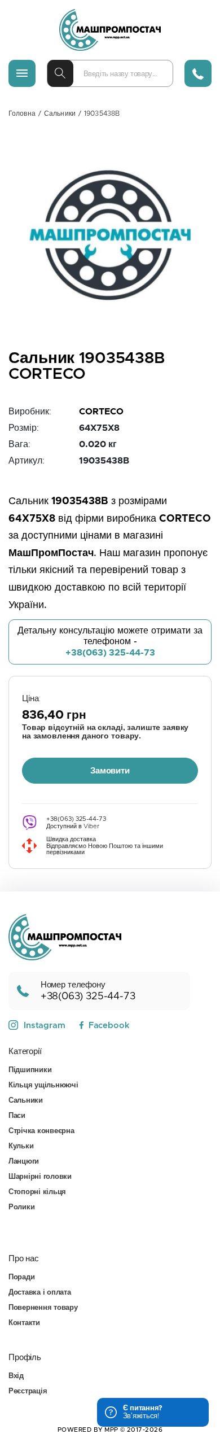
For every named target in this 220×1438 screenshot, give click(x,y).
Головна (22, 113)
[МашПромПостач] (110, 30)
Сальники (60, 113)
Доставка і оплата (39, 1292)
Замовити (110, 771)
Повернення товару (43, 1308)
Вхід (16, 1376)
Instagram (44, 1025)
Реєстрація (27, 1391)
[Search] (60, 73)
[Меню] (22, 73)
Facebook (109, 1025)
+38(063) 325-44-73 (110, 652)
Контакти (24, 1323)
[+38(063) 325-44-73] (198, 73)
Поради (21, 1277)
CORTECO (101, 411)
